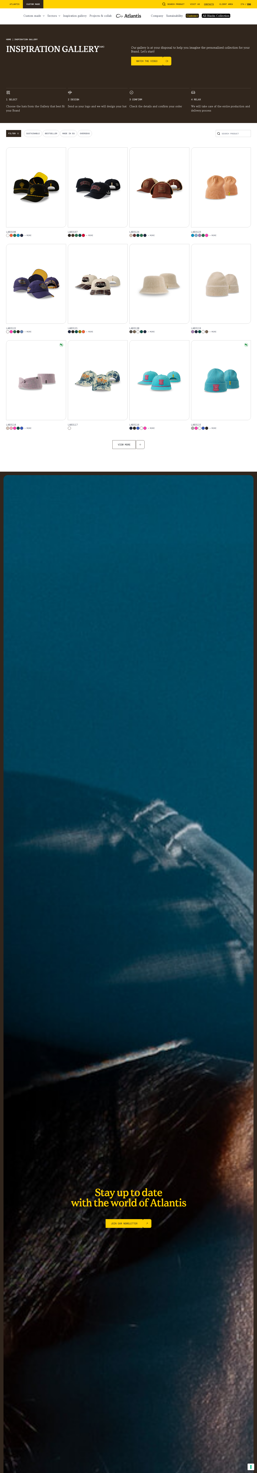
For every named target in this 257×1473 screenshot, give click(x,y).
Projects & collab (101, 16)
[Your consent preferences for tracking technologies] (251, 1467)
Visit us (195, 4)
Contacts (209, 4)
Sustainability (174, 16)
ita (242, 4)
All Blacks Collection (216, 16)
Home (9, 39)
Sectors (52, 16)
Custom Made (32, 16)
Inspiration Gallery (75, 16)
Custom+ (192, 16)
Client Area (226, 4)
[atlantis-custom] (128, 16)
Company (157, 16)
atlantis (14, 4)
